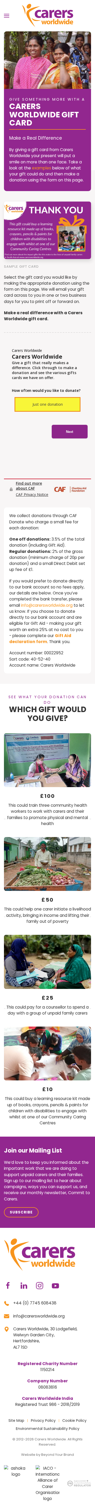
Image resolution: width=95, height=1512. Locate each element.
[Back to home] (47, 15)
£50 (47, 899)
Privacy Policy (43, 1420)
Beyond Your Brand (57, 1454)
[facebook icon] (8, 1285)
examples (41, 168)
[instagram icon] (40, 1285)
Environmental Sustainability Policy (47, 1428)
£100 (47, 796)
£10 (47, 1089)
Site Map (16, 1420)
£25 (48, 997)
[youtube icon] (55, 1285)
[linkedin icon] (24, 1285)
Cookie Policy (74, 1420)
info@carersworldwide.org (47, 605)
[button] (6, 15)
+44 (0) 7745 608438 (34, 1303)
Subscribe (21, 1212)
